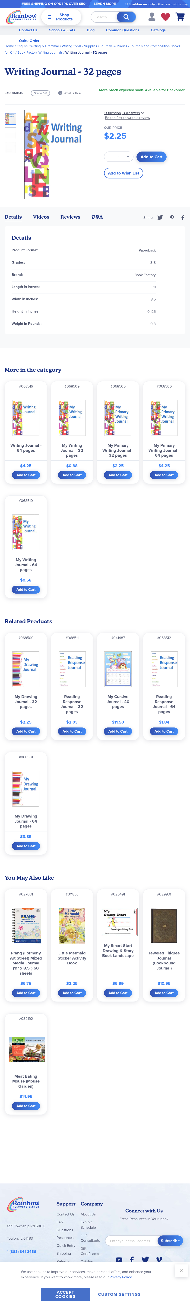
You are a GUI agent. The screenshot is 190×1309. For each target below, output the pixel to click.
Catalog (87, 1261)
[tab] (13, 217)
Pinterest (172, 217)
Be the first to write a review (127, 118)
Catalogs (158, 30)
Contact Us (28, 30)
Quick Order (29, 40)
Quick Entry (66, 1245)
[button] (152, 16)
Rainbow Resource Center (23, 1205)
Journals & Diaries (113, 46)
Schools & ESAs (62, 30)
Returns (63, 1261)
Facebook (183, 217)
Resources (65, 1237)
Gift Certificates (90, 1251)
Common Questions (122, 30)
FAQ (60, 1222)
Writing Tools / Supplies (79, 46)
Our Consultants (90, 1237)
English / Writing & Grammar (38, 46)
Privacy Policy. (121, 1277)
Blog (91, 30)
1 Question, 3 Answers (122, 112)
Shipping (64, 1253)
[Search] (126, 17)
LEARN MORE (105, 3)
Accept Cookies (65, 1294)
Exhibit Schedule (88, 1224)
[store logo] (21, 16)
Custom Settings (119, 1294)
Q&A (97, 217)
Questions (65, 1229)
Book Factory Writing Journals (40, 52)
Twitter (160, 217)
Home (9, 46)
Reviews (70, 217)
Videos (41, 217)
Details (13, 217)
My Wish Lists (165, 16)
